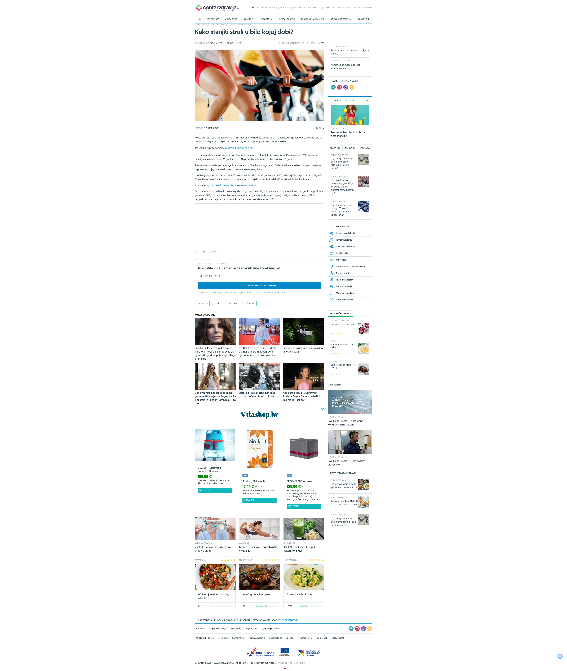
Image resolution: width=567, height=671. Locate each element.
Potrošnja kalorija (344, 240)
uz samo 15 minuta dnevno (238, 147)
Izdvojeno (335, 148)
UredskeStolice (275, 638)
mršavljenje (250, 303)
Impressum (251, 628)
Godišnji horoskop (344, 299)
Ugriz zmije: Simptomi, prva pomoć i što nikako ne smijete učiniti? (343, 521)
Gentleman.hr (238, 638)
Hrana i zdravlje (287, 19)
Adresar (361, 19)
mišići (217, 303)
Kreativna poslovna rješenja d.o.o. (289, 663)
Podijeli (230, 43)
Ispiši (239, 43)
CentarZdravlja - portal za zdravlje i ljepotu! (215, 25)
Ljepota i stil (267, 19)
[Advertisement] (259, 227)
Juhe (333, 341)
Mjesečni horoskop (345, 293)
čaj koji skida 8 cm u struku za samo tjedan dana (230, 185)
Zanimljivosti (212, 19)
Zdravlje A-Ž (249, 19)
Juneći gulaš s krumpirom (257, 594)
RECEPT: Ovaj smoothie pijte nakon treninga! (300, 548)
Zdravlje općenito (203, 543)
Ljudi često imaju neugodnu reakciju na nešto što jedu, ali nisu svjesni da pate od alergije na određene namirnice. (314, 7)
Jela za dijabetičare (340, 320)
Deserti (334, 361)
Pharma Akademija (256, 638)
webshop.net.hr (305, 638)
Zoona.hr (290, 638)
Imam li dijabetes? (344, 279)
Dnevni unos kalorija (345, 233)
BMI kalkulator (342, 226)
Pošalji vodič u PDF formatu (259, 285)
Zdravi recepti (338, 638)
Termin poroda (343, 273)
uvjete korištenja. (289, 620)
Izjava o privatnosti (271, 628)
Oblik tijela (341, 260)
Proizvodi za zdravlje (340, 19)
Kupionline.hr (322, 638)
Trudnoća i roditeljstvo (312, 19)
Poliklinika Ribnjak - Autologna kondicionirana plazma (345, 422)
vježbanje (203, 303)
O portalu (200, 628)
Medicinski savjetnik (337, 417)
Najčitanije (365, 148)
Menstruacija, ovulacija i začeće (350, 266)
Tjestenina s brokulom (299, 594)
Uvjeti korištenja (217, 628)
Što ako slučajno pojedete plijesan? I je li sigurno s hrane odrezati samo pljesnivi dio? (342, 187)
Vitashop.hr (223, 638)
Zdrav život (231, 19)
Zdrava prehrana (339, 480)
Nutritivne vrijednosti (345, 246)
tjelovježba (232, 303)
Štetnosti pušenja (344, 286)
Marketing (236, 628)
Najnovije (350, 148)
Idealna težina (342, 253)
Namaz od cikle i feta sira (342, 324)
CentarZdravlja (217, 8)
